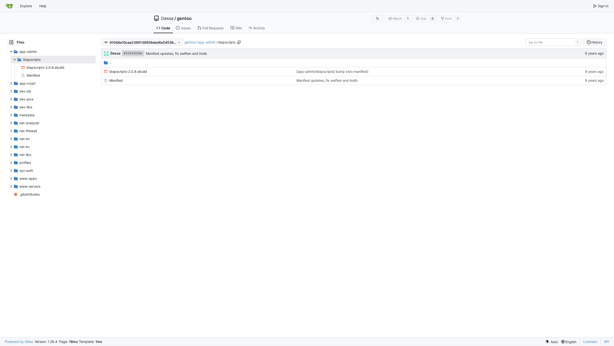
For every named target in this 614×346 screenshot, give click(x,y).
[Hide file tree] (11, 42)
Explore (26, 6)
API (606, 342)
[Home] (9, 6)
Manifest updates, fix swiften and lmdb (176, 53)
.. (110, 63)
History (596, 42)
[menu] (551, 342)
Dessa (167, 18)
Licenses (590, 342)
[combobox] (553, 42)
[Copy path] (239, 42)
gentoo (184, 18)
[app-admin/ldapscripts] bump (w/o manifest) (332, 71)
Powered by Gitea (19, 342)
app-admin (206, 42)
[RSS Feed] (377, 18)
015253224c (133, 53)
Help (43, 6)
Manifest (116, 80)
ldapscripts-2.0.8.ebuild (128, 71)
